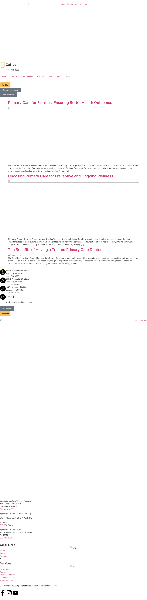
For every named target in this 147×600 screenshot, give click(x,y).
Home (4, 77)
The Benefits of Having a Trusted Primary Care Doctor (55, 249)
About (14, 77)
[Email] (3, 297)
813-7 (2, 525)
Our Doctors (27, 77)
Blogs (68, 77)
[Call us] (3, 65)
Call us (11, 65)
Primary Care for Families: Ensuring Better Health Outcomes (60, 102)
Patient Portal (55, 77)
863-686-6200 (6, 509)
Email (10, 297)
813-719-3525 (6, 538)
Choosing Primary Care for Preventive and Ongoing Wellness (60, 176)
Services (41, 77)
